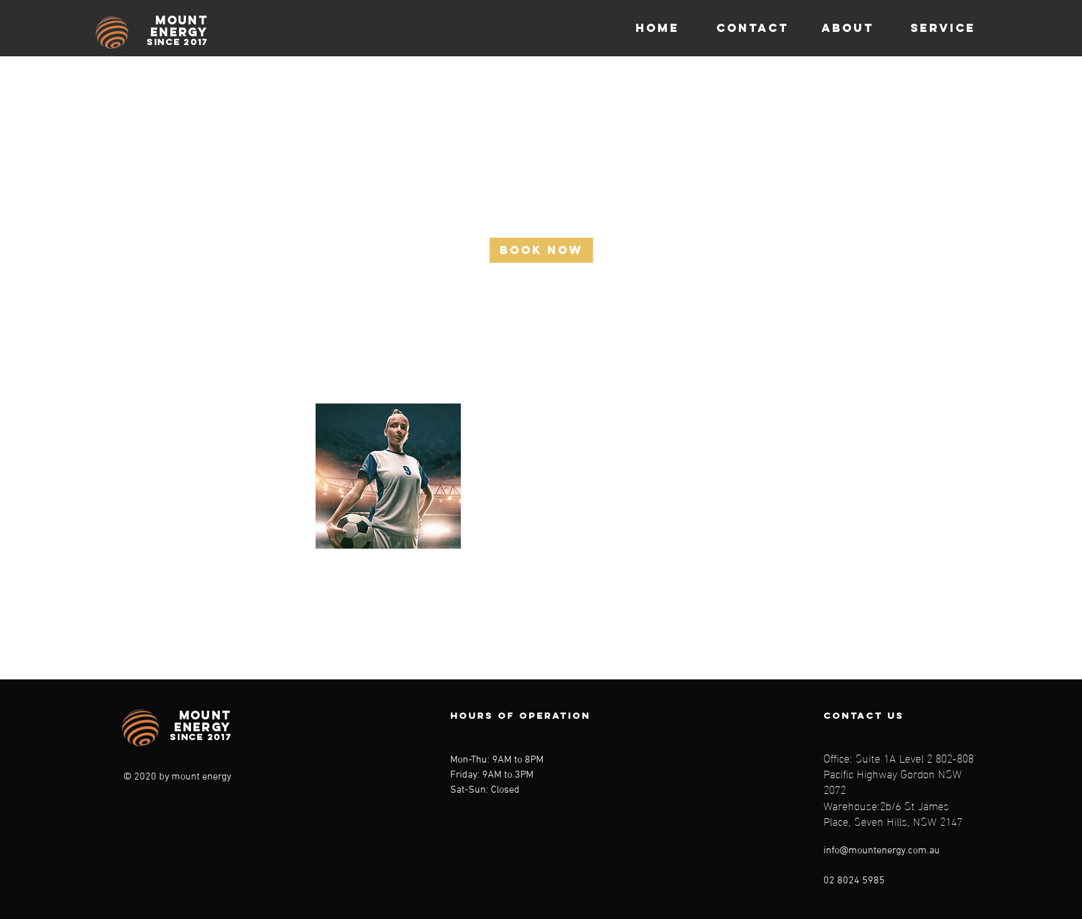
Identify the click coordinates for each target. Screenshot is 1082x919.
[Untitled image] (388, 476)
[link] (541, 250)
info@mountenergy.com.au (881, 851)
